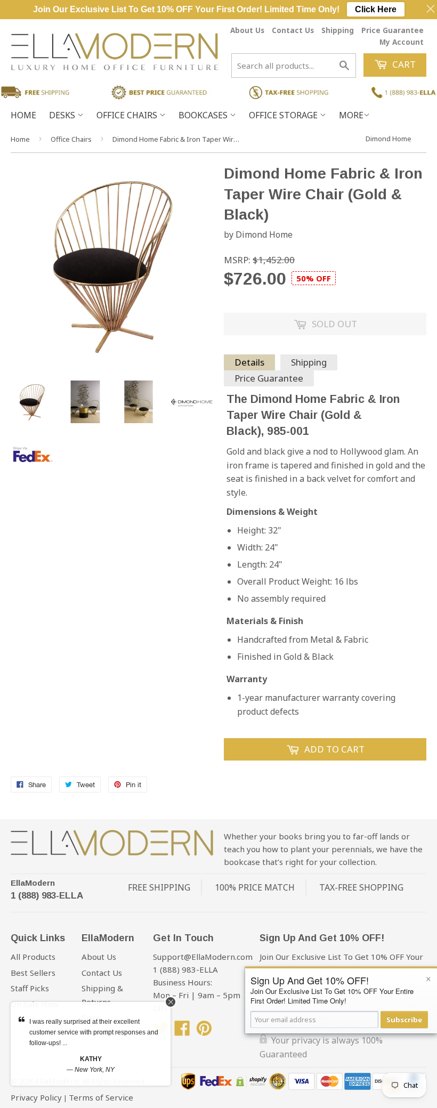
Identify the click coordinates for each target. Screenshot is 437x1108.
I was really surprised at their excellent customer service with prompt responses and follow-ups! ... (93, 1032)
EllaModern (33, 882)
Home (23, 115)
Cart (403, 64)
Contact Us (293, 30)
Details (249, 362)
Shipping (337, 30)
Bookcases (204, 115)
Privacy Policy (36, 1097)
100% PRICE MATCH (255, 887)
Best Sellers (33, 972)
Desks (63, 115)
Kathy (91, 1059)
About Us (247, 30)
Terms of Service (101, 1097)
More (351, 115)
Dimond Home (388, 138)
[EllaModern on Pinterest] (204, 1031)
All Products (33, 956)
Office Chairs (127, 115)
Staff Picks (30, 988)
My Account (401, 42)
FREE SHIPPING (159, 887)
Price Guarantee (392, 30)
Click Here (375, 9)
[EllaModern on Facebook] (182, 1031)
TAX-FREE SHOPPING (361, 887)
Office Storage (284, 115)
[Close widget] (170, 1002)
